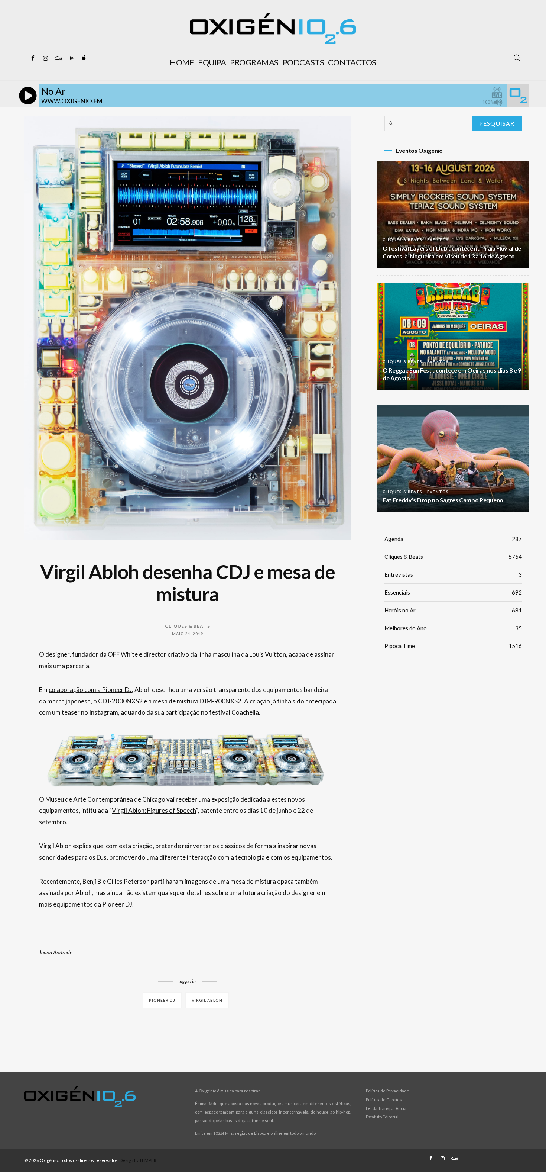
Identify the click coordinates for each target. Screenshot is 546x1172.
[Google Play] (70, 58)
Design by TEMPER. (138, 1160)
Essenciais (453, 592)
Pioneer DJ (162, 1000)
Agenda (453, 538)
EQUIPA (212, 62)
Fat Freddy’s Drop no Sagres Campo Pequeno (443, 499)
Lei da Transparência (386, 1108)
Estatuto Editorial (382, 1116)
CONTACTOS (352, 62)
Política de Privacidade (387, 1090)
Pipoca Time (453, 646)
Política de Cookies (384, 1099)
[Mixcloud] (58, 58)
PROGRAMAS (254, 62)
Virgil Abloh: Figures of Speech (154, 810)
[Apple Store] (83, 58)
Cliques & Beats (187, 626)
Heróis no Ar (453, 610)
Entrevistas (453, 574)
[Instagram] (45, 58)
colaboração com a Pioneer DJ (90, 689)
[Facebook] (33, 58)
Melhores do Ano (453, 628)
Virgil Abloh (207, 1000)
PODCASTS (303, 62)
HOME (182, 62)
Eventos (438, 239)
